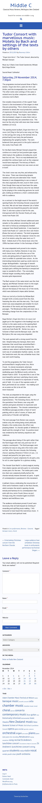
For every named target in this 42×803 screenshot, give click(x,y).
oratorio (31, 729)
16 (35, 678)
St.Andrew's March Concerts (28, 743)
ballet (36, 698)
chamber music (13, 705)
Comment (6, 571)
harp (37, 715)
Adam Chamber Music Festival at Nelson (18, 698)
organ (19, 733)
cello (31, 701)
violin (27, 750)
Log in (4, 774)
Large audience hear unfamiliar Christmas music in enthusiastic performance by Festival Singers (31, 545)
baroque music (7, 531)
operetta (26, 729)
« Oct (4, 689)
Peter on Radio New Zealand (12, 659)
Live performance (14, 528)
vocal (33, 750)
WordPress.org (7, 781)
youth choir (11, 754)
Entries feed (6, 776)
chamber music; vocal (30, 706)
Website (5, 618)
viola (22, 750)
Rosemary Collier (24, 52)
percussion (25, 733)
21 (24, 681)
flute (28, 715)
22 (30, 681)
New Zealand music (21, 721)
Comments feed (7, 779)
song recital (14, 739)
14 (24, 678)
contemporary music (14, 714)
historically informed (11, 718)
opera (11, 728)
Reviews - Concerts (27, 528)
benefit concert (23, 701)
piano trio (9, 737)
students (14, 750)
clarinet (13, 711)
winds (4, 754)
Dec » (10, 689)
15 (30, 678)
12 (14, 678)
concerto (20, 710)
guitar (33, 714)
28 (24, 684)
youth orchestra (23, 754)
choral (15, 531)
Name (5, 598)
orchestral (8, 733)
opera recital (18, 729)
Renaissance (24, 736)
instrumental (25, 718)
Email (4, 608)
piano (32, 733)
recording (16, 737)
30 (35, 684)
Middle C (21, 5)
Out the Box (24, 796)
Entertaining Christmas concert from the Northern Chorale (11, 542)
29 (30, 684)
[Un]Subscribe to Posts (9, 784)
